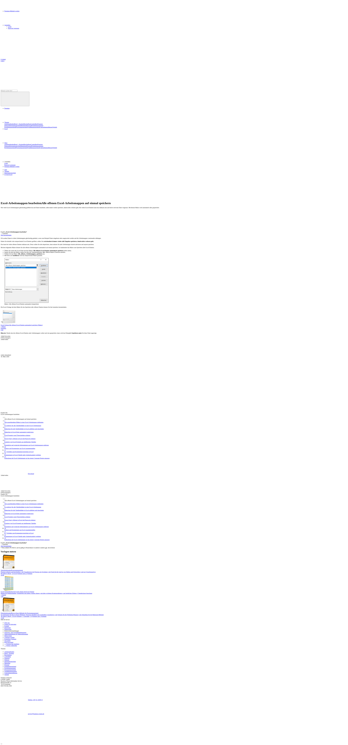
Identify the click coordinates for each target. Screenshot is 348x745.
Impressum (7, 627)
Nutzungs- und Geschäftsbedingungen (15, 632)
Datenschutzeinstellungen (11, 631)
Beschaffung (27, 124)
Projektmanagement (10, 127)
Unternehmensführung (46, 127)
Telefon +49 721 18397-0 (35, 700)
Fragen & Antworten (10, 624)
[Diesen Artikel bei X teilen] (41, 353)
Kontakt (6, 626)
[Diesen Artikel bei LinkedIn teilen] (68, 353)
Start (5, 169)
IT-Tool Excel (8, 174)
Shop (5, 143)
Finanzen (40, 124)
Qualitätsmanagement (33, 127)
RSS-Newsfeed (8, 642)
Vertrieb (54, 127)
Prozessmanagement (21, 127)
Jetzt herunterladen (6, 235)
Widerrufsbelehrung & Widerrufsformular (16, 634)
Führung (6, 125)
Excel (6, 129)
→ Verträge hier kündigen (11, 644)
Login (9, 26)
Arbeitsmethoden (9, 124)
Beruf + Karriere (19, 124)
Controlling (34, 124)
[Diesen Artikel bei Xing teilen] (95, 353)
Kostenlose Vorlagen (10, 639)
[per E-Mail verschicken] (123, 353)
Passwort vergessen (13, 28)
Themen (6, 122)
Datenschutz (7, 629)
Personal (29, 125)
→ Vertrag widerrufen (10, 645)
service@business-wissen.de (36, 714)
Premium (7, 108)
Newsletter (7, 640)
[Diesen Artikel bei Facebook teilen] (14, 353)
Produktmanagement (37, 125)
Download (31, 473)
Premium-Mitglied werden (11, 166)
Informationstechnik (15, 125)
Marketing (24, 125)
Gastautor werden (9, 637)
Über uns (7, 623)
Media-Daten (8, 636)
